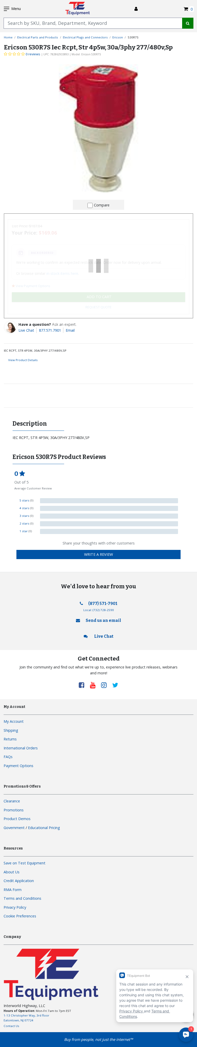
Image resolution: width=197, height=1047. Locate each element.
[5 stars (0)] (109, 500)
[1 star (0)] (109, 531)
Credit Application (19, 880)
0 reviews (33, 54)
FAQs (8, 756)
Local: (98, 610)
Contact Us (11, 1026)
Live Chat (26, 330)
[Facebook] (83, 684)
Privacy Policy (15, 907)
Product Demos (17, 818)
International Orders (21, 748)
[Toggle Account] (136, 8)
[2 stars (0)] (109, 523)
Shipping (11, 730)
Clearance (12, 801)
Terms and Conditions (22, 898)
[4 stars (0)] (109, 508)
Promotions (14, 810)
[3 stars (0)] (109, 516)
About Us (11, 872)
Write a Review (98, 554)
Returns (10, 739)
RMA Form (13, 889)
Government (14, 827)
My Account (14, 721)
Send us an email (103, 620)
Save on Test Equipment (24, 863)
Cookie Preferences (20, 916)
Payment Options (18, 765)
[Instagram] (105, 684)
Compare (102, 205)
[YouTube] (94, 684)
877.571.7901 (50, 330)
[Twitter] (115, 684)
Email (70, 330)
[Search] (187, 23)
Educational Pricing (44, 827)
